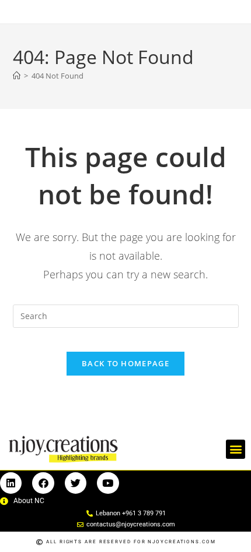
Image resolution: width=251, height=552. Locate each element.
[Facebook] (43, 483)
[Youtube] (107, 483)
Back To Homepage (125, 363)
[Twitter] (75, 483)
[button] (235, 449)
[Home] (16, 75)
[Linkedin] (11, 483)
